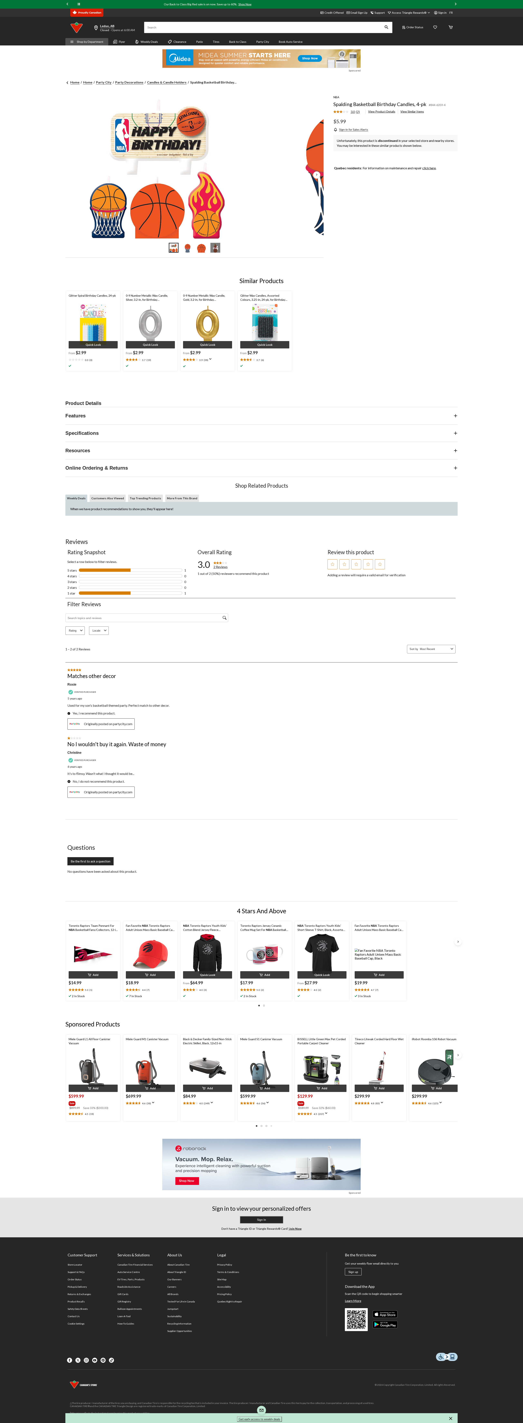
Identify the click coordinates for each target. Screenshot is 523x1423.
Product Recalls (76, 1301)
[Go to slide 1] (174, 248)
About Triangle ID (176, 1272)
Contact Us (74, 1316)
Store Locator (75, 1264)
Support (379, 12)
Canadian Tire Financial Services (135, 1264)
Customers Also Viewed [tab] (107, 498)
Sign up (353, 1272)
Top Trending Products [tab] (145, 498)
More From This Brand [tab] (182, 498)
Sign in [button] (442, 12)
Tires (216, 41)
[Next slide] (456, 4)
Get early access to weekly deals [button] (259, 1419)
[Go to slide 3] (201, 248)
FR (451, 12)
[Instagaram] (86, 1360)
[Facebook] (69, 1360)
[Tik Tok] (111, 1360)
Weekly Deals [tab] (76, 498)
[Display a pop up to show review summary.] (211, 360)
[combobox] (434, 649)
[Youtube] (94, 1360)
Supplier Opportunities (179, 1331)
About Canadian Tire (178, 1264)
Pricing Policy (224, 1294)
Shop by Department (90, 41)
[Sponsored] (261, 58)
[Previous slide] (67, 4)
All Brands (173, 1294)
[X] (77, 1360)
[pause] (79, 4)
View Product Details (381, 111)
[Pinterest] (103, 1360)
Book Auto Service (291, 41)
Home (74, 82)
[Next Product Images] (316, 175)
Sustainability (174, 1316)
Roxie (71, 684)
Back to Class (237, 41)
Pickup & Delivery (77, 1286)
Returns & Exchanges (79, 1294)
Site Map (221, 1279)
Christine (74, 752)
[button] (386, 27)
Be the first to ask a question (90, 861)
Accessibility (224, 1286)
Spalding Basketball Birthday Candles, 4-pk (379, 104)
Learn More (353, 1301)
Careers (171, 1286)
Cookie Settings (76, 1323)
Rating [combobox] (72, 630)
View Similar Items (412, 111)
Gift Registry (124, 1301)
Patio (199, 41)
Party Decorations (129, 82)
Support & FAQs (76, 1272)
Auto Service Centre (128, 1272)
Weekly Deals (149, 41)
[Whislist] (435, 27)
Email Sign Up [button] (359, 12)
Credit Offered (334, 12)
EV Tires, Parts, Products (131, 1279)
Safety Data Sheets (78, 1308)
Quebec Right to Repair (229, 1301)
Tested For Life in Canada (181, 1301)
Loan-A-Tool (124, 1316)
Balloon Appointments (129, 1308)
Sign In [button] (261, 1219)
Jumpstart (172, 1308)
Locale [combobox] (96, 630)
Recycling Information (179, 1323)
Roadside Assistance (128, 1286)
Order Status (414, 27)
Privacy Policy (224, 1264)
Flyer (122, 41)
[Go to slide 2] (187, 248)
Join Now (295, 1228)
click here (429, 168)
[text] (93, 359)
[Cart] (451, 27)
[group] (93, 1102)
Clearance (179, 41)
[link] (348, 112)
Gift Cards (123, 1294)
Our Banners (174, 1279)
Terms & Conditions (228, 1272)
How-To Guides (125, 1323)
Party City (262, 41)
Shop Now (244, 4)
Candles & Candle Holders (167, 82)
